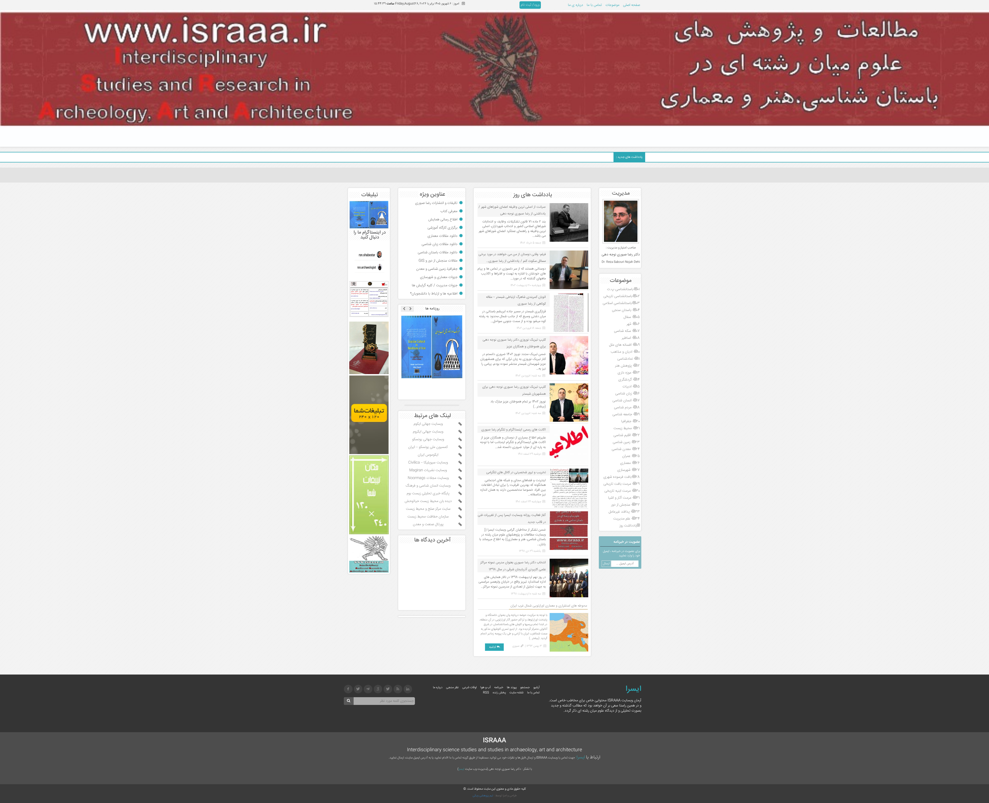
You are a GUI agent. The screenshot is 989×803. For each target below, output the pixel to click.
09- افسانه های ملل (624, 345)
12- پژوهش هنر (627, 366)
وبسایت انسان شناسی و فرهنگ (428, 486)
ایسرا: (580, 757)
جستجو (525, 687)
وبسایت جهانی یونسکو (428, 439)
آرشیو (536, 687)
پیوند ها (512, 687)
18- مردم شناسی (627, 407)
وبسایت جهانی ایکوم (428, 424)
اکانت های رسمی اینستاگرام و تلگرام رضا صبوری (513, 429)
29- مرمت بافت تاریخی (621, 484)
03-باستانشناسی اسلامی (621, 303)
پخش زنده (499, 692)
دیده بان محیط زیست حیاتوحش (428, 501)
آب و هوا (485, 687)
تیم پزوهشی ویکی (483, 795)
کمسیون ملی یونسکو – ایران (428, 447)
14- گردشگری (629, 380)
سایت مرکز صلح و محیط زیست (428, 509)
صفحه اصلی (631, 5)
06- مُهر (633, 324)
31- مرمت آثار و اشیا (624, 498)
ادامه (492, 647)
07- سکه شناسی (627, 331)
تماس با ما (594, 5)
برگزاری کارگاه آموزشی (442, 228)
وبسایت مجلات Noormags (428, 478)
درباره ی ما (575, 5)
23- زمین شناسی (626, 442)
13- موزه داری (629, 373)
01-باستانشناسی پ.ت (623, 289)
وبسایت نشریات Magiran (428, 470)
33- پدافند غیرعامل (624, 512)
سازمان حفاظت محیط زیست (428, 517)
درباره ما (437, 687)
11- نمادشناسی (628, 359)
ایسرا (633, 689)
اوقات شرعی (469, 687)
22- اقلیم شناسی (626, 435)
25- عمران (631, 456)
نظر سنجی (452, 687)
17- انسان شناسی (626, 400)
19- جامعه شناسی (626, 414)
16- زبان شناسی (627, 393)
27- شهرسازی (628, 470)
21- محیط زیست (626, 428)
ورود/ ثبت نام (530, 4)
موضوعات (612, 5)
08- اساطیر (631, 338)
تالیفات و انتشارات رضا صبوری (436, 203)
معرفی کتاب (448, 211)
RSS (486, 692)
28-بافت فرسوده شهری (621, 477)
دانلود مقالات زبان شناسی (439, 244)
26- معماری (630, 463)
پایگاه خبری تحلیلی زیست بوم (428, 493)
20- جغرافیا (630, 421)
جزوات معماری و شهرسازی (438, 277)
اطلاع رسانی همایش (442, 219)
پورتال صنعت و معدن (428, 524)
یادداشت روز (628, 526)
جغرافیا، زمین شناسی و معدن (436, 269)
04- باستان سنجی (626, 310)
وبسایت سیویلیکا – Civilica (428, 462)
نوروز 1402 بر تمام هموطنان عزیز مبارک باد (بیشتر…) (518, 404)
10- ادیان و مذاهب (625, 352)
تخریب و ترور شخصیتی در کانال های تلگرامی (516, 472)
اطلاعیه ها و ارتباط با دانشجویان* (433, 294)
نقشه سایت (516, 692)
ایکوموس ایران (428, 455)
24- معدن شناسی (626, 449)
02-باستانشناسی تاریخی (621, 296)
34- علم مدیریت (626, 519)
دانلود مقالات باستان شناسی (437, 252)
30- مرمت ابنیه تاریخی (622, 491)
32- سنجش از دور (625, 505)
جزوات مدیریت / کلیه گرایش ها (434, 285)
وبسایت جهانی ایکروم (428, 432)
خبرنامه (498, 687)
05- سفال (632, 317)
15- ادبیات (631, 387)
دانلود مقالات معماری (442, 236)
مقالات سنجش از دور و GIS (438, 261)
